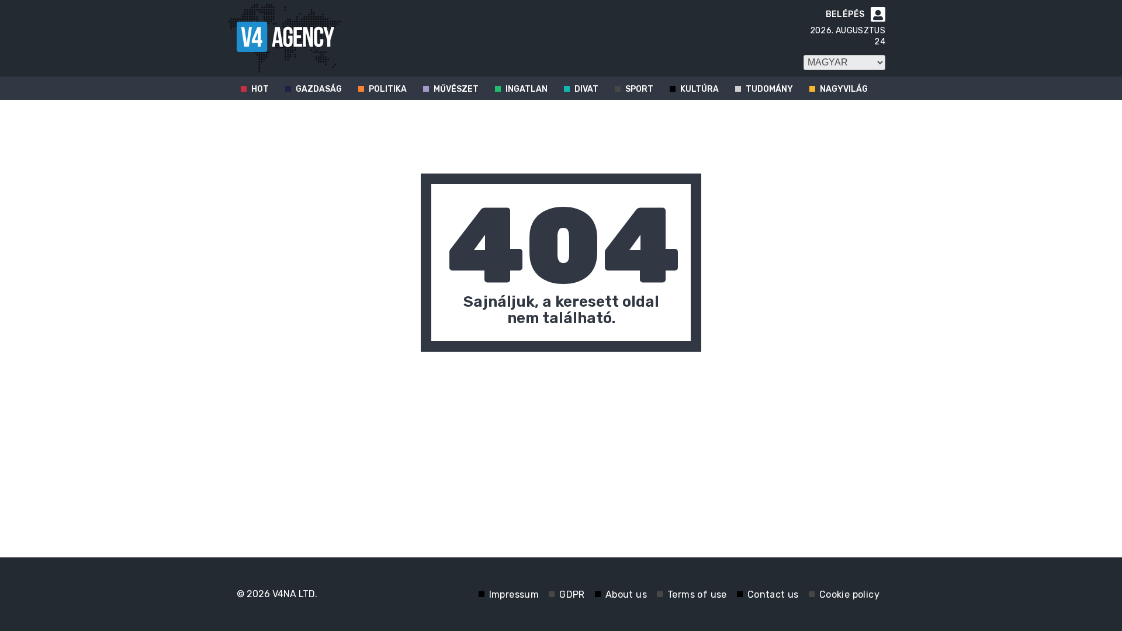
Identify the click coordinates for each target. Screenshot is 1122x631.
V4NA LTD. (294, 593)
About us (626, 594)
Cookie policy (849, 594)
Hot (260, 89)
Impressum (514, 594)
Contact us (773, 594)
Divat (586, 89)
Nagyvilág (844, 89)
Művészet (456, 89)
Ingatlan (526, 89)
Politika (388, 89)
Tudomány (769, 89)
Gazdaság (319, 89)
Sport (639, 89)
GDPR (572, 594)
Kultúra (699, 89)
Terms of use (697, 594)
